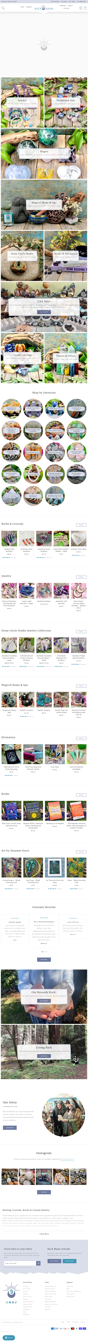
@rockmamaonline (67, 1159)
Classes (66, 8)
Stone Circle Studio (50, 1294)
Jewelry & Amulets (50, 1291)
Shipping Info (71, 1294)
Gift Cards (72, 1)
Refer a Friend (27, 1296)
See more (44, 1192)
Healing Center (27, 1304)
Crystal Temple (27, 1307)
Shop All (47, 1309)
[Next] (83, 76)
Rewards (63, 5)
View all (81, 525)
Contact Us (70, 1286)
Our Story (26, 1286)
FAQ (68, 1288)
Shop (22, 7)
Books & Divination (50, 1301)
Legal (63, 1322)
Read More (44, 959)
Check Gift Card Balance (74, 1291)
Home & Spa (48, 1296)
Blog (24, 1312)
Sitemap (83, 1322)
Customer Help (81, 1)
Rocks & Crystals (50, 1288)
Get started (54, 1261)
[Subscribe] (38, 1263)
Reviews (29, 7)
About (70, 5)
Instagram (26, 1309)
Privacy (68, 1322)
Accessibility (75, 1322)
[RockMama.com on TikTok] (16, 1302)
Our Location (55, 1)
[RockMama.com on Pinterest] (13, 1302)
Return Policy (71, 1296)
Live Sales (64, 1)
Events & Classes (28, 1301)
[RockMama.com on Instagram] (7, 1302)
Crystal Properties (50, 1286)
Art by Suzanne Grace (51, 1304)
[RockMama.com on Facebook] (10, 1302)
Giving (25, 1291)
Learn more (9, 1127)
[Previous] (78, 76)
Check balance (69, 1261)
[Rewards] (9, 1337)
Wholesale (26, 1314)
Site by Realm (5, 1331)
